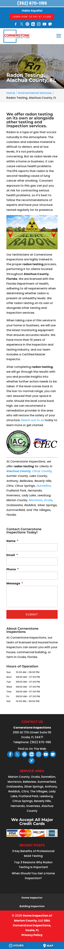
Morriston (35, 500)
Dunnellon (44, 486)
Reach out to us (32, 420)
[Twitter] (21, 24)
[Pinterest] (27, 24)
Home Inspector (32, 897)
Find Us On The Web (32, 749)
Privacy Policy (32, 935)
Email (12, 555)
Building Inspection (32, 906)
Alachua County (18, 471)
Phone (12, 569)
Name (12, 541)
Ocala (48, 500)
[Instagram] (39, 24)
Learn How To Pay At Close (32, 16)
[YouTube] (44, 24)
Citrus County (42, 471)
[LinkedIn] (33, 24)
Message (14, 583)
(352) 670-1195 (32, 3)
